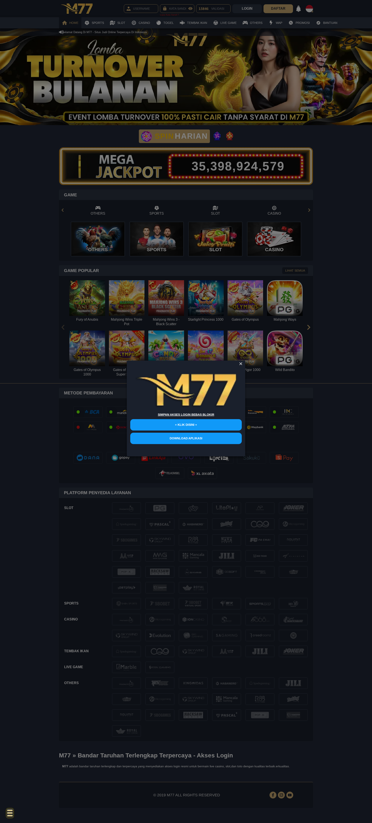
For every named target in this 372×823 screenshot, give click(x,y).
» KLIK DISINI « (186, 424)
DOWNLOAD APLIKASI (186, 438)
